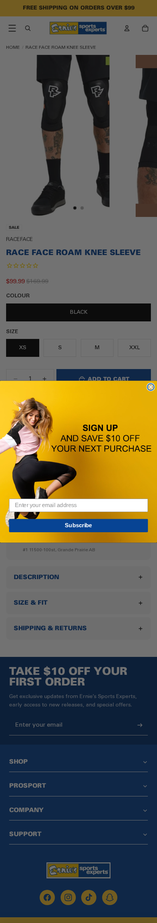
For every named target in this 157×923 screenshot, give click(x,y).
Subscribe (78, 525)
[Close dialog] (150, 386)
